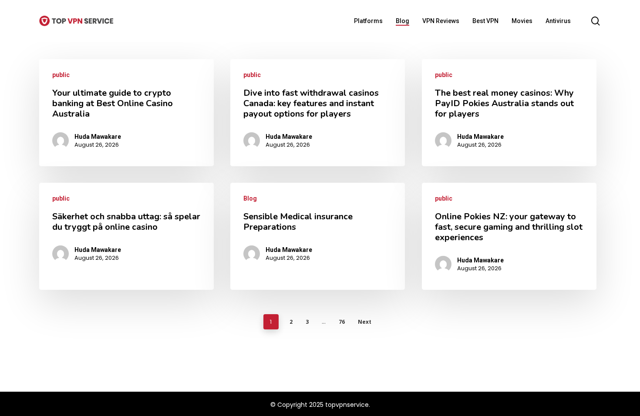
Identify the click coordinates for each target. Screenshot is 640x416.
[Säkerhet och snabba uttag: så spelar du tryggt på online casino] (126, 236)
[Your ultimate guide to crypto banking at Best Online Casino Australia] (126, 112)
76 (342, 321)
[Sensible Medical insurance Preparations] (317, 236)
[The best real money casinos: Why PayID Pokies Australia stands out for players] (509, 112)
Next (364, 321)
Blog (250, 198)
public (61, 74)
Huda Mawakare (97, 136)
